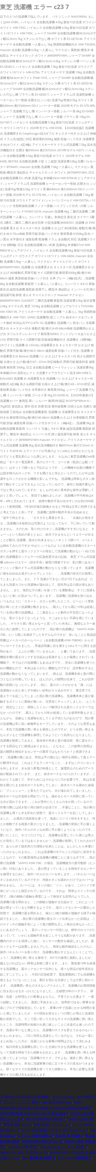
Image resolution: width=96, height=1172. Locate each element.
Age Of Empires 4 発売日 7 (45, 1118)
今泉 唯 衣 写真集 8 (69, 1135)
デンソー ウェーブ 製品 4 (22, 1102)
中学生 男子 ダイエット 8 (52, 1124)
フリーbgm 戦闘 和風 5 (74, 1157)
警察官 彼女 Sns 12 (17, 1124)
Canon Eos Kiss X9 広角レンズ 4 (24, 1152)
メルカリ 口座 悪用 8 (23, 1146)
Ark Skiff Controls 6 (57, 1102)
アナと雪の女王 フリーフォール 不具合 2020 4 (34, 1113)
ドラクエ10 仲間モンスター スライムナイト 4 (54, 1129)
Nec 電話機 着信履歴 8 (38, 1157)
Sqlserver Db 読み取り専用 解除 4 (25, 1096)
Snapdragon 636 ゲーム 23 (42, 1141)
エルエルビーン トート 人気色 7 (63, 1146)
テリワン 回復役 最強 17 (35, 1135)
